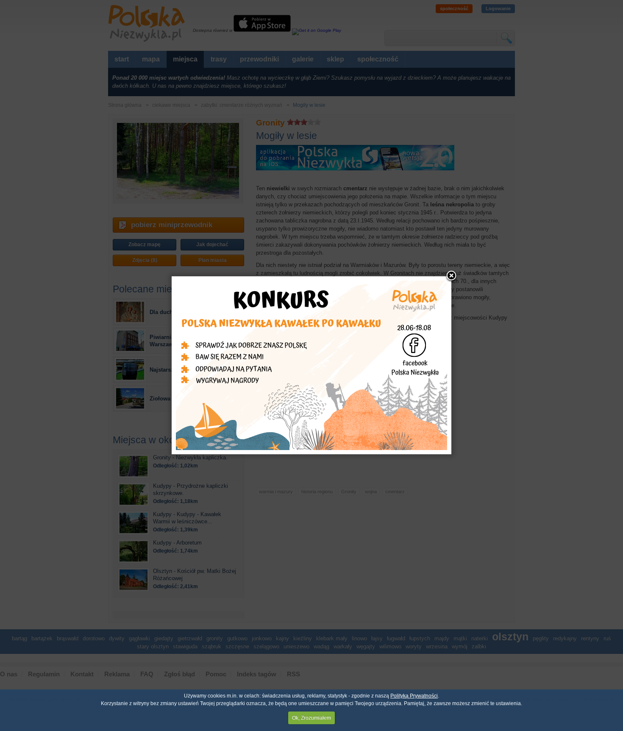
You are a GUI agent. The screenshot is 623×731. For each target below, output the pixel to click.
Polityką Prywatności (414, 696)
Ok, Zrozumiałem (311, 718)
